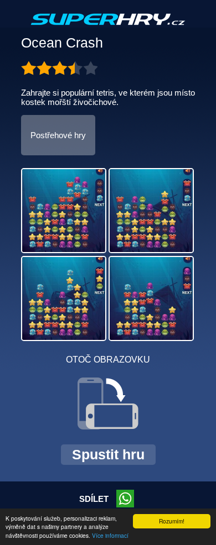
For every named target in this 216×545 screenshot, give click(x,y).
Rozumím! (171, 521)
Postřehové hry (58, 135)
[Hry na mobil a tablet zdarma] (108, 28)
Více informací (110, 535)
